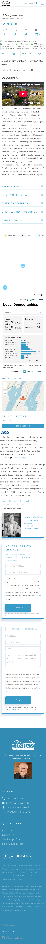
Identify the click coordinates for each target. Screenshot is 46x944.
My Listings (28, 523)
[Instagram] (30, 856)
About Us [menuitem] (7, 830)
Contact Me (28, 528)
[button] (35, 3)
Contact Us (14, 629)
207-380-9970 (32, 520)
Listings (12, 501)
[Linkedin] (11, 856)
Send (18, 700)
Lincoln (27, 501)
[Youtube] (17, 856)
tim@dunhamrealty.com (20, 803)
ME (20, 501)
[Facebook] (5, 856)
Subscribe (18, 608)
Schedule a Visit (31, 629)
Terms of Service (27, 709)
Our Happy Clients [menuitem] (13, 839)
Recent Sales (28, 526)
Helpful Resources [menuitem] (12, 843)
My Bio (36, 528)
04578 (24, 504)
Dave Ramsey (28, 758)
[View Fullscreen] (5, 393)
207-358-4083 (14, 798)
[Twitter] (24, 856)
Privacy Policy (20, 457)
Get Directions (23, 426)
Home (4, 501)
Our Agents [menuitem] (9, 835)
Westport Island (11, 504)
